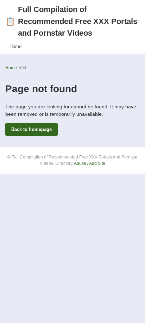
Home (15, 46)
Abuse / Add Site (89, 163)
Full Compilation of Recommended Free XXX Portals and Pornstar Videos (71, 21)
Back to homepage (31, 129)
